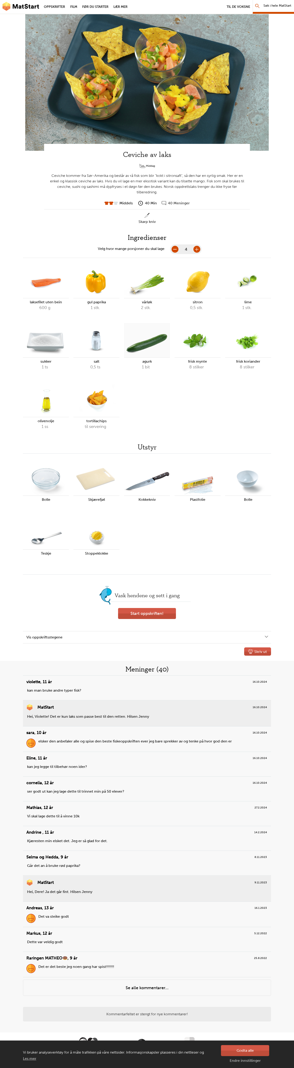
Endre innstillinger (245, 1060)
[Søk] (257, 6)
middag (150, 165)
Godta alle (245, 1050)
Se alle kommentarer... (147, 987)
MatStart (20, 7)
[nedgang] (175, 249)
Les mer (29, 1058)
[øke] (196, 249)
